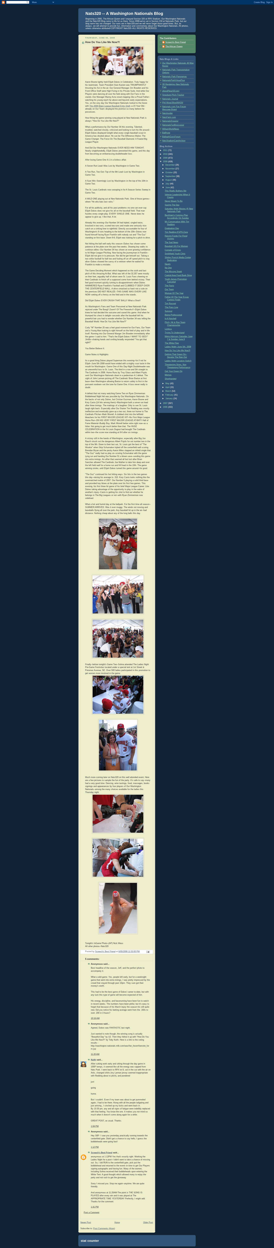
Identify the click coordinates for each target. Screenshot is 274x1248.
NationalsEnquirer (170, 121)
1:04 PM (95, 1126)
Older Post (148, 1222)
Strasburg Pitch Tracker (173, 95)
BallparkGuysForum (171, 137)
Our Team (169, 289)
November (170, 169)
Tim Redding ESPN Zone (176, 232)
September (170, 176)
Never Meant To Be (174, 201)
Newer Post (85, 1222)
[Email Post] (148, 951)
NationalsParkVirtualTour (173, 80)
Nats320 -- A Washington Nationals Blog (124, 13)
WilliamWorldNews (170, 129)
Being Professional (173, 315)
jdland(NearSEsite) (170, 91)
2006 (165, 407)
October (169, 172)
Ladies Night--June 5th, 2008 (178, 347)
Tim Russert (170, 303)
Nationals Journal (170, 99)
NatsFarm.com (169, 117)
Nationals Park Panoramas (174, 76)
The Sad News (171, 242)
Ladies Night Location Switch (178, 361)
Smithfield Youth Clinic (175, 254)
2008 (165, 161)
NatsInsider (167, 113)
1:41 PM (95, 1207)
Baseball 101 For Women (176, 246)
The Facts (169, 286)
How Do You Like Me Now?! (177, 350)
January (169, 398)
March (168, 391)
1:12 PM (95, 1147)
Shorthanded (170, 379)
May (167, 383)
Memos (168, 375)
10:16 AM (95, 1018)
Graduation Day (172, 228)
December (170, 165)
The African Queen (174, 46)
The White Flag (172, 343)
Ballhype (166, 133)
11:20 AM (95, 1054)
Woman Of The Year (174, 293)
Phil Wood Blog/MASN (172, 103)
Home (117, 1222)
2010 (165, 154)
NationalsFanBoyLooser (173, 125)
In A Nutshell (170, 319)
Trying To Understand (174, 333)
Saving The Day (172, 205)
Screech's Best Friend (101, 1153)
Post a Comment (91, 1212)
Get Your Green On (173, 371)
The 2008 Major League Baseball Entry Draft (109, 106)
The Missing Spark (173, 271)
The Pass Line (171, 307)
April (167, 387)
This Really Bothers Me (175, 191)
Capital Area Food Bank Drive (178, 275)
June (167, 187)
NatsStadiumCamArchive (173, 141)
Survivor (168, 311)
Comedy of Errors (173, 250)
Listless (168, 329)
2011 (165, 150)
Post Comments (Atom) (104, 1228)
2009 (165, 158)
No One (168, 268)
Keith (93, 1060)
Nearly (168, 264)
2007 (165, 403)
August (169, 180)
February (169, 395)
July (167, 184)
